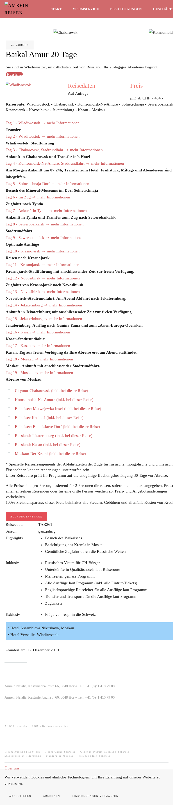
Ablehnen (51, 796)
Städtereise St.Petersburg (23, 755)
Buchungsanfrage (26, 516)
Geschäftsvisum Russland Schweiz (105, 751)
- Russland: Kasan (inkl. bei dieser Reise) (46, 444)
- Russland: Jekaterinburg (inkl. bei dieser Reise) (52, 435)
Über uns (12, 768)
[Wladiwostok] (18, 84)
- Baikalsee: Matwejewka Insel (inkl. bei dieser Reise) (56, 408)
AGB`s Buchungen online (50, 726)
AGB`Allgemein (16, 726)
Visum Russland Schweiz (22, 751)
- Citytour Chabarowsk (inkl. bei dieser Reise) (50, 390)
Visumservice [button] (86, 9)
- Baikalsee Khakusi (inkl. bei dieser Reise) (48, 417)
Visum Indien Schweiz (94, 755)
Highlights (14, 538)
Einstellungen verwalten (95, 796)
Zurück (22, 45)
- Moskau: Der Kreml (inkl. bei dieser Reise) (49, 453)
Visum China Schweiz (60, 751)
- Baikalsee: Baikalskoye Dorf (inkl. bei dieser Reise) (56, 426)
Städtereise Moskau (60, 755)
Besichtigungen (126, 9)
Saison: (12, 531)
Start (56, 9)
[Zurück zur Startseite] (26, 9)
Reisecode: (14, 524)
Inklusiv (12, 562)
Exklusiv (13, 614)
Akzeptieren (20, 796)
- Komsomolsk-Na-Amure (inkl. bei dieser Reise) (52, 399)
